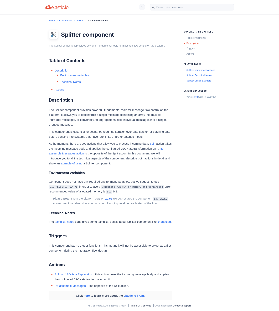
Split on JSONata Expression (73, 274)
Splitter (80, 20)
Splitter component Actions (200, 70)
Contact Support (182, 305)
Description (62, 70)
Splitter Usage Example (198, 80)
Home (52, 20)
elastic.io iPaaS (134, 295)
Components (65, 20)
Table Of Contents (141, 305)
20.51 (108, 198)
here (87, 295)
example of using (72, 163)
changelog (164, 221)
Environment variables (74, 75)
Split (152, 143)
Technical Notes (70, 82)
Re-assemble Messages (70, 285)
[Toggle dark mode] (142, 7)
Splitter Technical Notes (199, 75)
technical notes (64, 221)
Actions (59, 89)
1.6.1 (196, 97)
